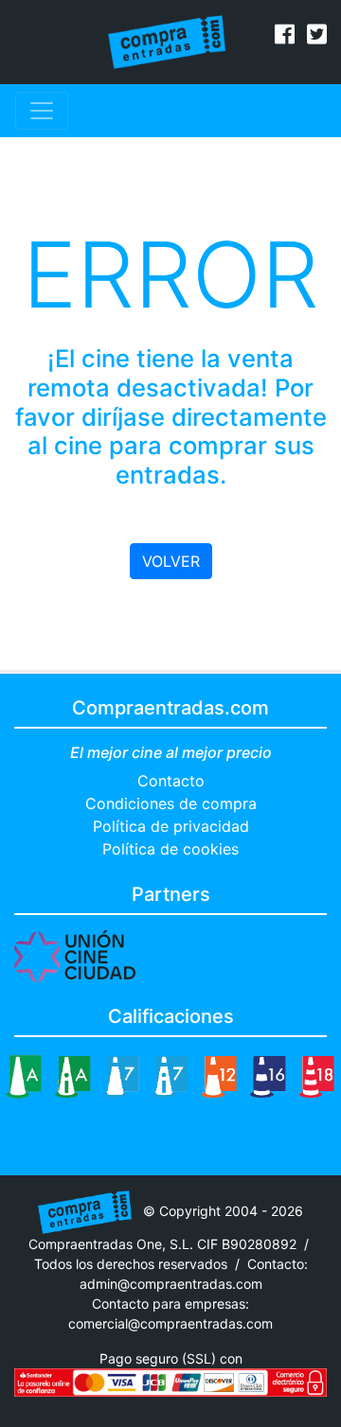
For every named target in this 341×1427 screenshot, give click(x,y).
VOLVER (171, 561)
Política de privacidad (171, 826)
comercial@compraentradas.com (170, 1323)
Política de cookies (170, 848)
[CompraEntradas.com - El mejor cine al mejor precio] (167, 40)
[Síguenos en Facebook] (285, 36)
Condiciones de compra (171, 803)
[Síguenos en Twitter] (317, 36)
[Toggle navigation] (41, 111)
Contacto (171, 780)
